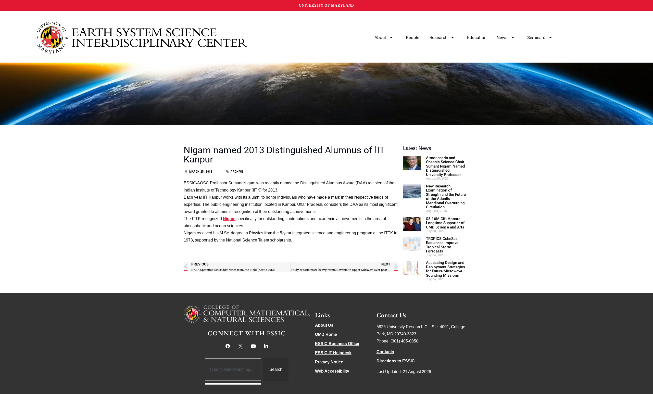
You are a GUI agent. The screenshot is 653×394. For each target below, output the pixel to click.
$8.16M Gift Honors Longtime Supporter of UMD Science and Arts (445, 223)
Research (438, 37)
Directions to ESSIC (395, 361)
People (412, 37)
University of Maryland (326, 5)
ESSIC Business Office (337, 343)
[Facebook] (227, 346)
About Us (324, 325)
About (380, 37)
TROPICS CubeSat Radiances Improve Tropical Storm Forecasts (442, 245)
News (502, 37)
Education (476, 37)
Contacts (385, 352)
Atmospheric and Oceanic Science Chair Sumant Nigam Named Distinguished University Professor (445, 166)
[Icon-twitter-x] (240, 346)
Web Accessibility (332, 371)
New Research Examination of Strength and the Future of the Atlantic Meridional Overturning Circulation (446, 197)
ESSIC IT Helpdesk (333, 353)
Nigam (229, 219)
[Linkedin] (266, 346)
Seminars (536, 37)
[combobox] (233, 369)
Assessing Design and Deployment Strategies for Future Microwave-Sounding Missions (445, 269)
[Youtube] (253, 346)
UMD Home (326, 334)
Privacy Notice (329, 362)
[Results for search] (233, 384)
